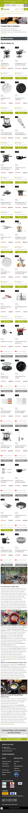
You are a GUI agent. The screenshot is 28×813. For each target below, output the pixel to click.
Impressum (16, 768)
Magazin (7, 5)
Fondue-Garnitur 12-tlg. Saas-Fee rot (21, 342)
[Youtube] (15, 801)
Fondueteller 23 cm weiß (5, 99)
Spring (2, 61)
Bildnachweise (17, 770)
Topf (15, 678)
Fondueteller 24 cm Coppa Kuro (20, 99)
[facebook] (6, 801)
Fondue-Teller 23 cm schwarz (20, 377)
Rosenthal (3, 270)
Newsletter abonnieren (14, 739)
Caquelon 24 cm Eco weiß (6, 238)
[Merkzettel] (19, 9)
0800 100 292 (7, 747)
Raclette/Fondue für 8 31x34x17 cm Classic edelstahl (6, 203)
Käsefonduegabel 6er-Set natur (6, 307)
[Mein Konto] (16, 9)
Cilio (16, 270)
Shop (2, 5)
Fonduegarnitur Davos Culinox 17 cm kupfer (20, 238)
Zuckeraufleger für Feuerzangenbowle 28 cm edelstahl (20, 133)
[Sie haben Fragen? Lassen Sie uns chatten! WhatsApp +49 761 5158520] (3, 801)
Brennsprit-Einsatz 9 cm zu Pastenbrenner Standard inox (21, 551)
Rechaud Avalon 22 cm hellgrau (21, 516)
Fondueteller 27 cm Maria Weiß (5, 272)
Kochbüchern (10, 657)
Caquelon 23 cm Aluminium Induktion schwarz (20, 481)
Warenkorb (7, 78)
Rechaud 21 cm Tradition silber (4, 377)
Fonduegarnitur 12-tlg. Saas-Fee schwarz (6, 168)
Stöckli (3, 304)
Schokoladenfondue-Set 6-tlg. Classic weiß (21, 272)
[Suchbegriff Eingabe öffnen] (26, 5)
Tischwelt (3, 13)
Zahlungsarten (5, 763)
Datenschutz (17, 761)
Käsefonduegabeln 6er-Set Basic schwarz (21, 446)
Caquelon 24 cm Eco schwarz (20, 168)
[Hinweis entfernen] (26, 2)
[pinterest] (12, 801)
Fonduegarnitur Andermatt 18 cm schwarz (5, 64)
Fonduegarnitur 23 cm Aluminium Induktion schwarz (20, 64)
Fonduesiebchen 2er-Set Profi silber (7, 481)
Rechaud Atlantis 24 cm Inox (21, 307)
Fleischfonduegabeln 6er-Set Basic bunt (6, 411)
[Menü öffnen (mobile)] (26, 9)
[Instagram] (9, 801)
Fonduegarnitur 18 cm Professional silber (6, 446)
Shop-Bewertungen (6, 772)
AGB (15, 763)
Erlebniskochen (20, 13)
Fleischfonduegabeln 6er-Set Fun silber (20, 411)
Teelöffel (5, 724)
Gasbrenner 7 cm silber (6, 341)
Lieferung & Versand (6, 761)
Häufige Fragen (5, 770)
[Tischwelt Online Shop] (5, 9)
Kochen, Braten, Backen (11, 13)
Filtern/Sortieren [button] (7, 39)
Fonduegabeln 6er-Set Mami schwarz (6, 516)
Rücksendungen (5, 766)
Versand (15, 804)
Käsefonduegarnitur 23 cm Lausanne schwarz (20, 203)
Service (14, 5)
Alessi (2, 513)
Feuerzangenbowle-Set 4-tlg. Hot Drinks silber (6, 133)
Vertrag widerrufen (8, 754)
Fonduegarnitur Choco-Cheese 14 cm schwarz (7, 551)
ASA (16, 96)
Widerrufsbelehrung (18, 766)
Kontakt (4, 774)
